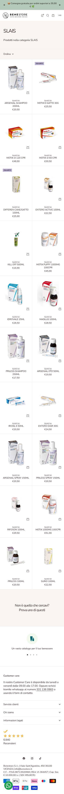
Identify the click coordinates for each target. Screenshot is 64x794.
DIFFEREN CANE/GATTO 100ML (16, 211)
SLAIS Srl (16, 100)
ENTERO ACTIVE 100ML (48, 210)
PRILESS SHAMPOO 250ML (16, 373)
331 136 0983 (45, 689)
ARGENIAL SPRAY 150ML (16, 478)
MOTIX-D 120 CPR (15, 158)
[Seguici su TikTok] (40, 758)
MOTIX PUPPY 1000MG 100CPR (48, 266)
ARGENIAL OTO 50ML (48, 371)
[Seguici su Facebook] (24, 758)
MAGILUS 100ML (48, 319)
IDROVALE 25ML (16, 319)
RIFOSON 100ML (16, 530)
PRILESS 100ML (16, 581)
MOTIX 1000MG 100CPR (48, 530)
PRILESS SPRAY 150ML (48, 478)
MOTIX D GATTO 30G (48, 103)
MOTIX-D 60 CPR (48, 158)
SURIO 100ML (48, 581)
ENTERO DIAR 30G (48, 426)
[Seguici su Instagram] (32, 758)
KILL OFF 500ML (16, 265)
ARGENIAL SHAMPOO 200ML (16, 105)
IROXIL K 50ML (16, 426)
